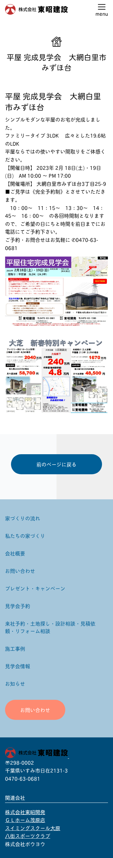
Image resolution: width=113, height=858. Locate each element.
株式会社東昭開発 (25, 812)
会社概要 (15, 553)
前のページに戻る (56, 464)
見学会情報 (17, 666)
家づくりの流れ (22, 518)
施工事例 (15, 648)
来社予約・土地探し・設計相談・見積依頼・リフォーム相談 (50, 627)
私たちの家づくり (25, 535)
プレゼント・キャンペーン (35, 588)
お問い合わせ (20, 571)
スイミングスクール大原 (32, 828)
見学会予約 (17, 606)
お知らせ (15, 683)
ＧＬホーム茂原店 (25, 820)
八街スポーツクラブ (27, 836)
